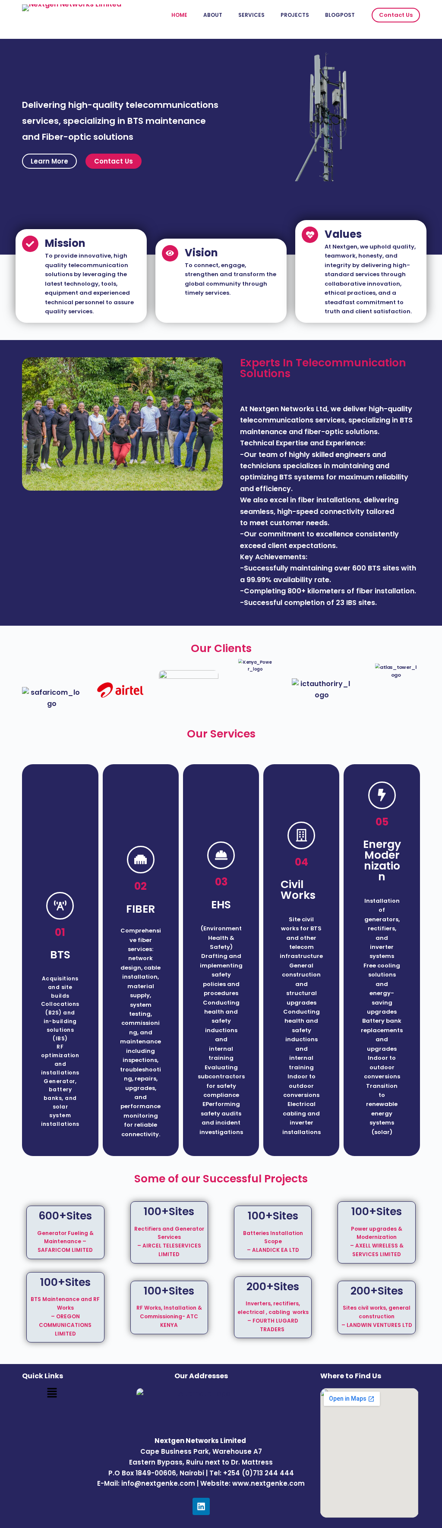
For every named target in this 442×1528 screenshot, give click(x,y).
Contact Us (396, 15)
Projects (295, 15)
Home (179, 15)
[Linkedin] (201, 1506)
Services (251, 15)
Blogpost (340, 15)
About (212, 15)
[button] (51, 1393)
